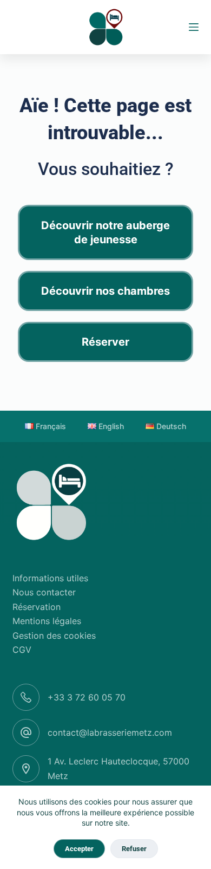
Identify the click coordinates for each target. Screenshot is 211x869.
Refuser (134, 849)
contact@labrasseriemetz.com (110, 732)
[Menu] (194, 27)
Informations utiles (50, 578)
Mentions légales (46, 620)
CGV (21, 649)
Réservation (36, 606)
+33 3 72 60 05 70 (87, 697)
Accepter (79, 849)
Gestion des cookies (54, 635)
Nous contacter (44, 592)
